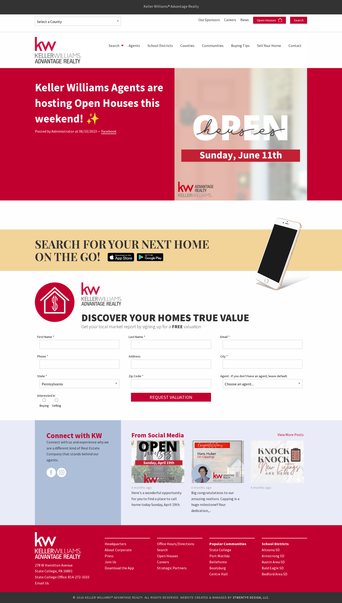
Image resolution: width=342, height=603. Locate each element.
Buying (44, 405)
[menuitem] (115, 45)
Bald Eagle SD (273, 568)
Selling (56, 405)
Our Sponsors (209, 19)
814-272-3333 (78, 577)
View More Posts (291, 434)
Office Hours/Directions (175, 543)
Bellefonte (218, 562)
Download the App (119, 568)
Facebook (108, 131)
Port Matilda (219, 556)
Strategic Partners (172, 568)
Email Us (42, 583)
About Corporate (118, 549)
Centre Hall (218, 574)
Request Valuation (171, 397)
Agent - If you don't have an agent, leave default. (254, 376)
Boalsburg (217, 568)
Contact (295, 45)
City (224, 356)
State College (220, 549)
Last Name (137, 337)
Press (109, 556)
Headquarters (115, 543)
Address (135, 356)
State (42, 376)
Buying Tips (240, 45)
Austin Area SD (273, 562)
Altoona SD (271, 549)
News (245, 19)
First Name (45, 337)
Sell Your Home (269, 45)
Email (225, 337)
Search (299, 20)
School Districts (160, 45)
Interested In (46, 395)
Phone (42, 356)
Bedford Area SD (274, 574)
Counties (187, 45)
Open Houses (267, 20)
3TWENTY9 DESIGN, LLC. (251, 598)
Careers (230, 19)
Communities (213, 45)
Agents (134, 45)
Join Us (110, 562)
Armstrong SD (273, 556)
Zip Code (136, 376)
